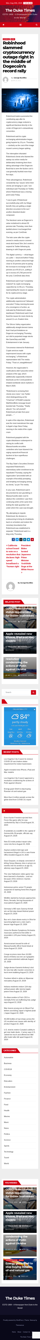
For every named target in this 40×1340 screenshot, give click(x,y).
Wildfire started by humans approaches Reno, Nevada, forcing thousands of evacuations (19, 900)
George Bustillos (20, 78)
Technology (8, 1152)
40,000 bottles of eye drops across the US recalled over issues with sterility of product (19, 1021)
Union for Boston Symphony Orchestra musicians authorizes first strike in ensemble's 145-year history (19, 932)
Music (6, 1122)
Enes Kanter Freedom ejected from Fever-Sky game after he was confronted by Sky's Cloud (18, 820)
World (6, 1163)
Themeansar (20, 1325)
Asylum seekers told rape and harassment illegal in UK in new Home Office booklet (19, 852)
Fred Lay (24, 1276)
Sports (6, 1146)
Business (6, 39)
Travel (6, 1158)
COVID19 (8, 1069)
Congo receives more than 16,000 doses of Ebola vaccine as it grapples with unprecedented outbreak (19, 956)
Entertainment (9, 1087)
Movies (7, 1116)
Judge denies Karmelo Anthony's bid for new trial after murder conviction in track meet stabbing (19, 970)
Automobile (8, 1057)
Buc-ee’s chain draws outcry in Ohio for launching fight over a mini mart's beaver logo (20, 922)
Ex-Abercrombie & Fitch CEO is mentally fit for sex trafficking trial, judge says (20, 999)
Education (8, 1081)
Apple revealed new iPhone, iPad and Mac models (20, 637)
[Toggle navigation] (20, 24)
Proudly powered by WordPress (13, 1320)
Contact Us (26, 1332)
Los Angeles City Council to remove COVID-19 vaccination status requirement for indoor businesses (20, 608)
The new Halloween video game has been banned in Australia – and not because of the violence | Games (19, 876)
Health (6, 1110)
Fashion (7, 1093)
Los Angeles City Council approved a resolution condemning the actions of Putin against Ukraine (19, 780)
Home (14, 1332)
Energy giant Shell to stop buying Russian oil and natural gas (19, 1267)
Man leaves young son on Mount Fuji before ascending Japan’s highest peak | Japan (20, 1010)
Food (6, 1105)
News (12, 39)
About (19, 1332)
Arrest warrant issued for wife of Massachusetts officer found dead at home (18, 946)
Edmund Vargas (27, 675)
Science (7, 1140)
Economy (8, 1075)
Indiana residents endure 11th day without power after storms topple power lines (17, 989)
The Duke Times (20, 10)
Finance (7, 1099)
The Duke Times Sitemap (28, 1337)
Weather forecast (20, 742)
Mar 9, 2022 (12, 1276)
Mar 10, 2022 (12, 1202)
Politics (7, 1134)
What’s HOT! (12, 810)
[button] (36, 25)
